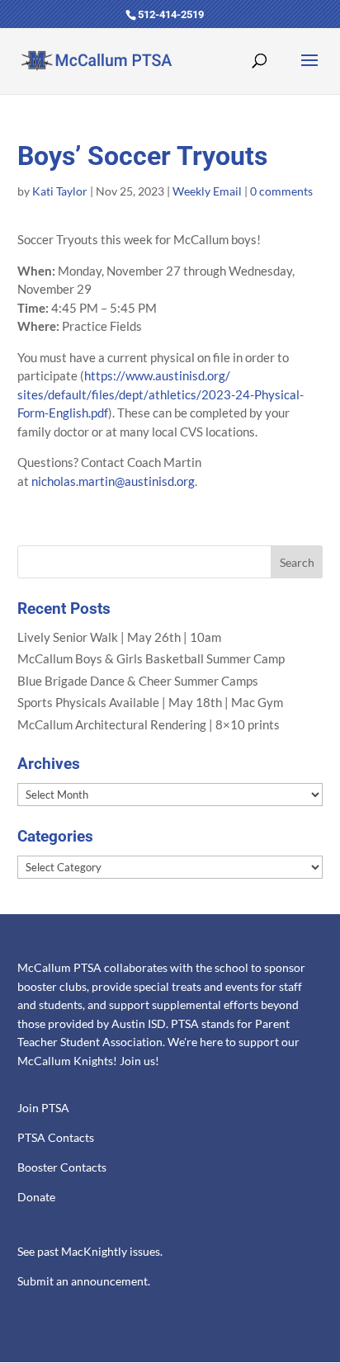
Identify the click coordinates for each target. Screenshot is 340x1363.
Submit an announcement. (83, 1281)
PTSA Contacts (55, 1137)
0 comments (281, 191)
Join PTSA (43, 1108)
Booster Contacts (61, 1167)
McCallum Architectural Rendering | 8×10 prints (148, 724)
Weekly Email (207, 191)
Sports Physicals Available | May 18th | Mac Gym (150, 702)
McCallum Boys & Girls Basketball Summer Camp (151, 658)
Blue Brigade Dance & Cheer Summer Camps (137, 680)
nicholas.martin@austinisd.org (113, 481)
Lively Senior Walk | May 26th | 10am (119, 637)
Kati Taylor (59, 191)
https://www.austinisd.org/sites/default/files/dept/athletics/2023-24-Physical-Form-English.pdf (160, 394)
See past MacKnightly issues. (90, 1251)
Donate (36, 1197)
